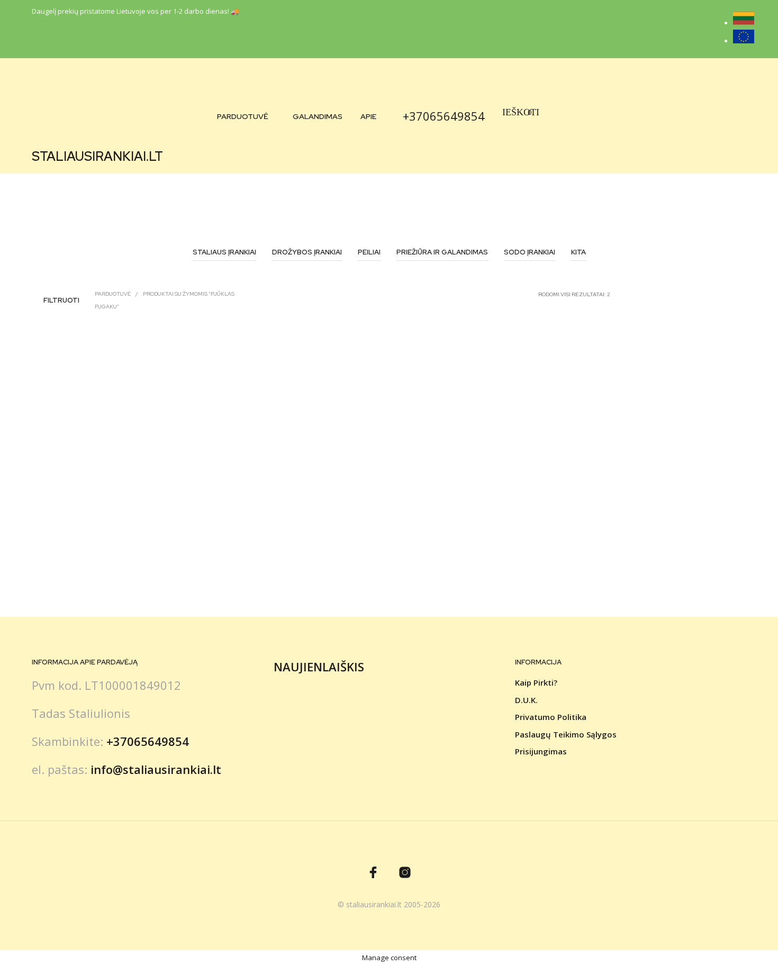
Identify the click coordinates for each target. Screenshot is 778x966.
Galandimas (317, 116)
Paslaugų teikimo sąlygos (566, 734)
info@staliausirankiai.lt (156, 769)
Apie (368, 116)
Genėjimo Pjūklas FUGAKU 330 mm (271, 545)
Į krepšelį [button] (56, 573)
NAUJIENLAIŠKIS (319, 667)
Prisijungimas (541, 751)
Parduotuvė (242, 116)
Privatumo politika (550, 717)
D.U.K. (526, 700)
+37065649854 (444, 116)
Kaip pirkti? (536, 682)
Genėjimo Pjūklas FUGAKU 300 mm (89, 545)
